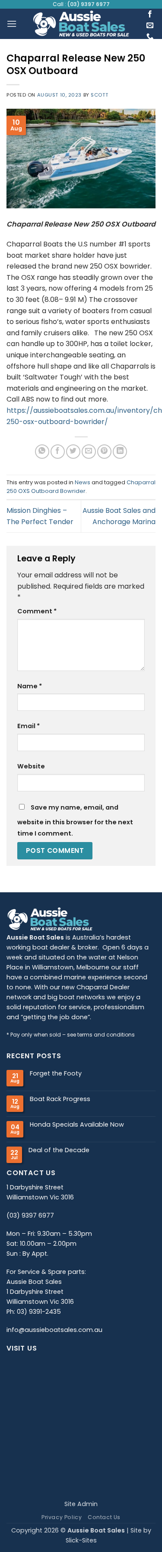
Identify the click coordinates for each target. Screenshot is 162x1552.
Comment (37, 611)
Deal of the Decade (59, 1150)
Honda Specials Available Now (77, 1124)
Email (28, 726)
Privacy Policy (61, 1517)
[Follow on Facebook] (149, 14)
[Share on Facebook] (58, 451)
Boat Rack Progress (60, 1099)
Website (31, 766)
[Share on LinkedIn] (120, 451)
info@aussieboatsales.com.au (54, 1329)
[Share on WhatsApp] (42, 451)
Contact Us (104, 1517)
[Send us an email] (149, 25)
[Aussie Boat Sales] (80, 24)
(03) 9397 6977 (88, 4)
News (82, 482)
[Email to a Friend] (89, 451)
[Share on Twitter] (73, 451)
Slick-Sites (81, 1540)
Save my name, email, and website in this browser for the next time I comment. (75, 820)
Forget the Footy (56, 1073)
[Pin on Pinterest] (104, 451)
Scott (99, 94)
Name (29, 686)
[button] (11, 23)
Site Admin (81, 1504)
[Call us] (149, 37)
